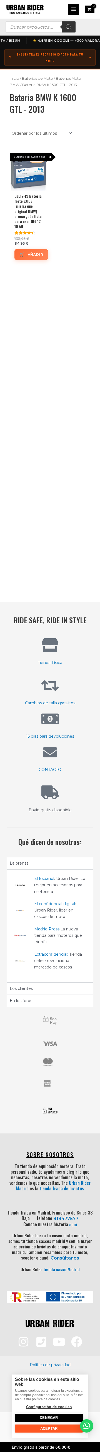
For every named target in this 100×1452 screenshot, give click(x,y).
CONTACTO (50, 769)
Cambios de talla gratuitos (50, 702)
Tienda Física (50, 662)
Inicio (14, 78)
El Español (44, 878)
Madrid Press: (47, 929)
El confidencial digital (54, 903)
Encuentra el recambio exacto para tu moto (50, 57)
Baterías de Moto (37, 78)
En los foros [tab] (21, 1000)
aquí (73, 1224)
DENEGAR (49, 1418)
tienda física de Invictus (61, 1188)
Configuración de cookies (49, 1407)
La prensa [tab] (19, 863)
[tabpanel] (50, 926)
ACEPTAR (49, 1428)
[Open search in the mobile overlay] (41, 26)
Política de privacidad (50, 1364)
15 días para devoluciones (50, 736)
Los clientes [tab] (21, 988)
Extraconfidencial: (51, 954)
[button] (86, 1426)
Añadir (35, 254)
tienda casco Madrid (61, 1269)
